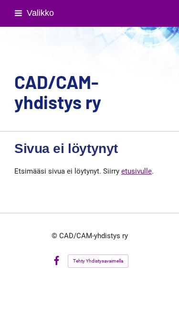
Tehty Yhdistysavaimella (98, 261)
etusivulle (136, 171)
